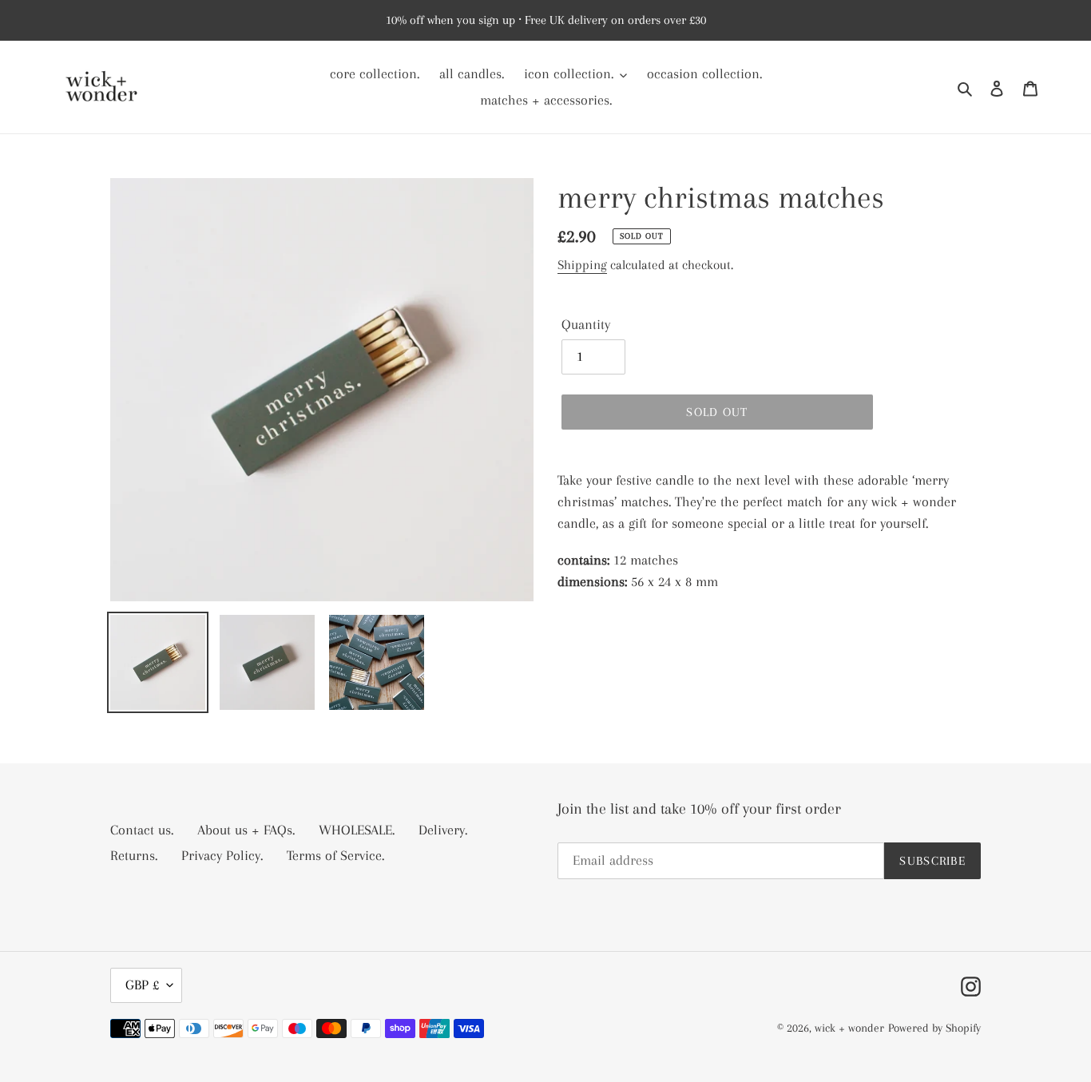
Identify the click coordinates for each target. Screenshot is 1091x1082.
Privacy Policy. (222, 855)
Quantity (585, 324)
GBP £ (142, 985)
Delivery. (443, 830)
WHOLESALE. (357, 830)
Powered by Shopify (934, 1027)
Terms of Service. (335, 855)
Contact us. (141, 830)
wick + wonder (849, 1027)
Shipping (582, 264)
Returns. (133, 855)
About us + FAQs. (246, 830)
